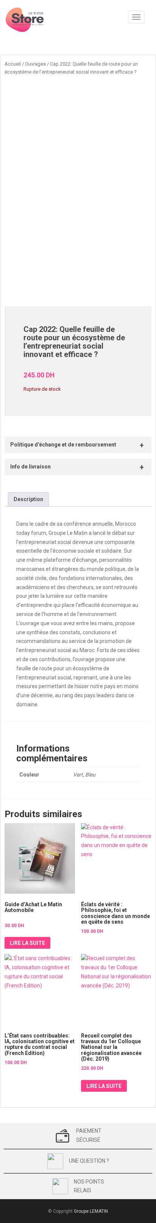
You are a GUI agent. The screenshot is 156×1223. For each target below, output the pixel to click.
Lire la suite (27, 943)
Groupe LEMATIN (91, 1211)
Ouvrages (35, 64)
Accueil (13, 64)
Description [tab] (28, 499)
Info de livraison (30, 467)
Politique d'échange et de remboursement (63, 445)
